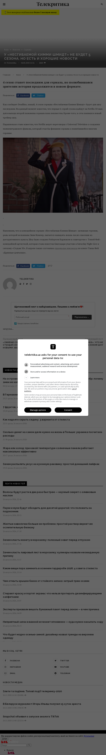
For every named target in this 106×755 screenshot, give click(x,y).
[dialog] (53, 377)
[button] (53, 378)
